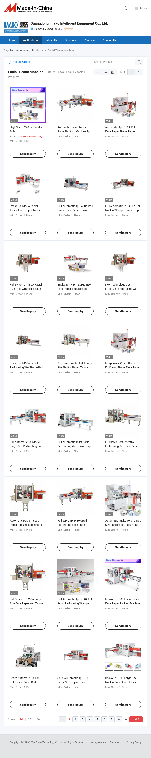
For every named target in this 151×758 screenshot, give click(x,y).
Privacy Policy (133, 742)
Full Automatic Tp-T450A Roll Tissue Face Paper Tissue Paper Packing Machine (75, 210)
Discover (90, 40)
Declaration (116, 742)
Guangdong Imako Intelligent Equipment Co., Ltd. (69, 23)
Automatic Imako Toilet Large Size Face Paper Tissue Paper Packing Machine (123, 525)
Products (32, 40)
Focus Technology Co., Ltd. (49, 742)
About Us (51, 40)
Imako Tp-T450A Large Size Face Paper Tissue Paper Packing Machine (74, 289)
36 (29, 719)
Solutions (71, 40)
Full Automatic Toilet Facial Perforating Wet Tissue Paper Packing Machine (75, 446)
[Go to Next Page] (139, 72)
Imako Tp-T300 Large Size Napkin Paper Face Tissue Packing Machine (121, 682)
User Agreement (97, 742)
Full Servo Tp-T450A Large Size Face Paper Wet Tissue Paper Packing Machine (26, 603)
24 (21, 719)
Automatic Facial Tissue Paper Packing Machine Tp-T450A (73, 131)
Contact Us (109, 40)
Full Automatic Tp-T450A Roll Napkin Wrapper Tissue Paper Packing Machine (123, 210)
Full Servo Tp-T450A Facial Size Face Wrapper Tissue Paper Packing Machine (26, 289)
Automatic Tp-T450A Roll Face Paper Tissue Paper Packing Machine (120, 131)
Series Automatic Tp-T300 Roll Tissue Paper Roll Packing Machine (25, 682)
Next (134, 719)
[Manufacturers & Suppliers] (28, 7)
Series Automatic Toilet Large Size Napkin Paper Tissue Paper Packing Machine (75, 367)
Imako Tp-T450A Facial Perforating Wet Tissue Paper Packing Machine (27, 367)
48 (38, 719)
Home (11, 40)
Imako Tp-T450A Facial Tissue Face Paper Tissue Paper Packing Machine (25, 210)
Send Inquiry (28, 153)
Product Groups (21, 62)
